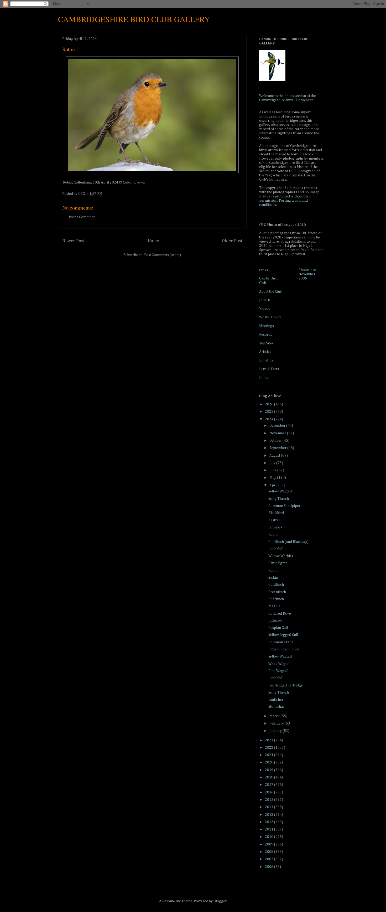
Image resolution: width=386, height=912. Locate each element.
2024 (269, 419)
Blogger (219, 901)
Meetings (266, 326)
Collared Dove (279, 613)
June (273, 470)
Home (153, 241)
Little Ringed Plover (284, 649)
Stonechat (276, 707)
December (277, 425)
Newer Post (73, 241)
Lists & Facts (269, 369)
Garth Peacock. (302, 154)
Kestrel (274, 520)
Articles (265, 352)
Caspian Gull (278, 628)
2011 (269, 829)
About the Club (270, 291)
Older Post (232, 241)
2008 (269, 852)
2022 (269, 748)
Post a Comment (82, 217)
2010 (269, 837)
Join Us (264, 300)
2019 (269, 770)
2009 (269, 844)
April (273, 485)
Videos (264, 308)
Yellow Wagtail (280, 491)
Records (265, 335)
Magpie (274, 606)
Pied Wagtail (278, 671)
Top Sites (266, 343)
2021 (269, 755)
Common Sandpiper (284, 506)
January (276, 731)
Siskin (273, 577)
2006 (269, 867)
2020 (269, 762)
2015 (269, 800)
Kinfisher (275, 699)
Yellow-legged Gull (283, 635)
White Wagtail (279, 664)
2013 (269, 815)
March (274, 716)
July (272, 463)
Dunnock (275, 527)
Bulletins (266, 360)
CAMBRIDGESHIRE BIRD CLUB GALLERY (134, 19)
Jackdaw (275, 621)
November (278, 433)
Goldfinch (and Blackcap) (288, 542)
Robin (273, 534)
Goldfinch (276, 585)
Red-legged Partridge (285, 685)
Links (263, 378)
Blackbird (276, 513)
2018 (269, 777)
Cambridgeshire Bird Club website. (286, 100)
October (276, 440)
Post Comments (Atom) (162, 255)
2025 (269, 412)
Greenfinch (277, 592)
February (277, 723)
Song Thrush (278, 499)
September (278, 448)
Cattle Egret (277, 563)
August (275, 455)
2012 (269, 822)
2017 (269, 785)
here (275, 241)
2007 (269, 859)
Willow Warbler (280, 556)
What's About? (270, 317)
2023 (269, 740)
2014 (269, 807)
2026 (269, 404)
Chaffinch (276, 599)
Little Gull (275, 549)
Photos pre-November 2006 (308, 274)
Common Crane (280, 642)
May (273, 478)
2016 (269, 792)
